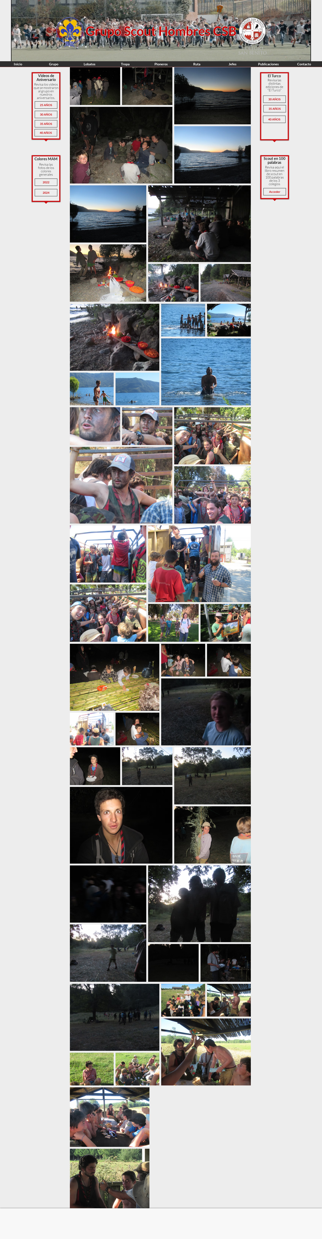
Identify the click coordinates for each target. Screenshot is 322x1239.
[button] (46, 105)
